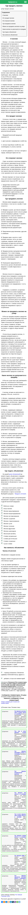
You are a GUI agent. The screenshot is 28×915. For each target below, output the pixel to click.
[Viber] (15, 902)
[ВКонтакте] (2, 902)
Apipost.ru (12, 2)
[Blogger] (8, 902)
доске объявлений (14, 474)
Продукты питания (20, 494)
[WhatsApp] (17, 902)
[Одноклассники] (4, 902)
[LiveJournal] (13, 902)
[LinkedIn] (11, 902)
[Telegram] (19, 902)
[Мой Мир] (6, 902)
